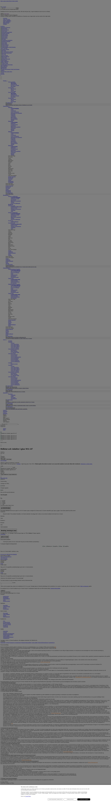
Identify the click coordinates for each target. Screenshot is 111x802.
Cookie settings (70, 799)
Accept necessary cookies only (55, 799)
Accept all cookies (84, 799)
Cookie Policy (28, 796)
